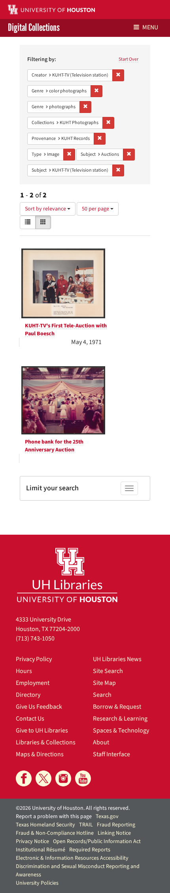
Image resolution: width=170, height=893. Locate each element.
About (101, 742)
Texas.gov (107, 816)
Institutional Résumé (40, 850)
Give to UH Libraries (42, 730)
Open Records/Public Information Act (97, 841)
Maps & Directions (40, 754)
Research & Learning (120, 718)
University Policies (37, 883)
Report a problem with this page (54, 816)
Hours (24, 671)
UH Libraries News (117, 659)
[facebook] (24, 778)
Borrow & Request (117, 706)
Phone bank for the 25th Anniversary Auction (54, 446)
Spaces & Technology (121, 730)
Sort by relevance (46, 209)
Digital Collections (34, 28)
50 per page (96, 209)
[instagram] (63, 778)
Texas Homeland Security (45, 825)
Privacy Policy (34, 659)
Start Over (128, 59)
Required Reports (89, 850)
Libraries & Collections (46, 742)
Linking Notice (114, 833)
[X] (43, 778)
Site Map (104, 683)
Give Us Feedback (39, 706)
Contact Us (30, 718)
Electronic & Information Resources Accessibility (72, 858)
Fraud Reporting (116, 825)
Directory (28, 694)
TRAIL (86, 825)
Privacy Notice (32, 841)
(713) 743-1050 (35, 638)
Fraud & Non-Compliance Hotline (55, 833)
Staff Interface (111, 754)
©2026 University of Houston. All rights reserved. (73, 808)
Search (102, 694)
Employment (32, 683)
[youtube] (83, 778)
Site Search (108, 671)
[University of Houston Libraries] (67, 575)
